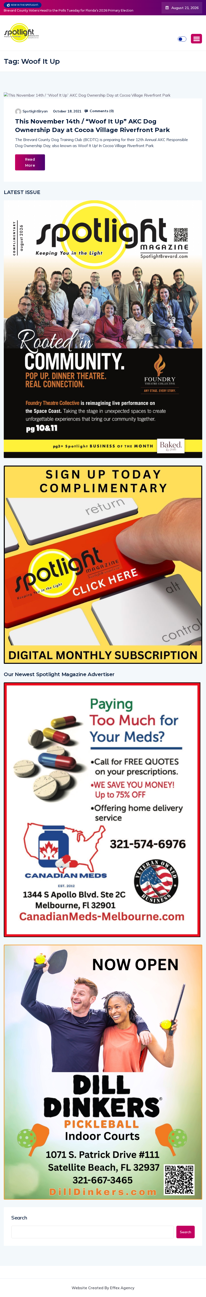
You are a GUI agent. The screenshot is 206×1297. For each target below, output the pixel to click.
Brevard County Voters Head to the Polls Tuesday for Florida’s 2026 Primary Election (68, 10)
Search (19, 1218)
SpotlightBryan (35, 111)
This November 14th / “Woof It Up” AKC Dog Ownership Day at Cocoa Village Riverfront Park (92, 126)
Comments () (101, 111)
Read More (30, 162)
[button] (196, 38)
